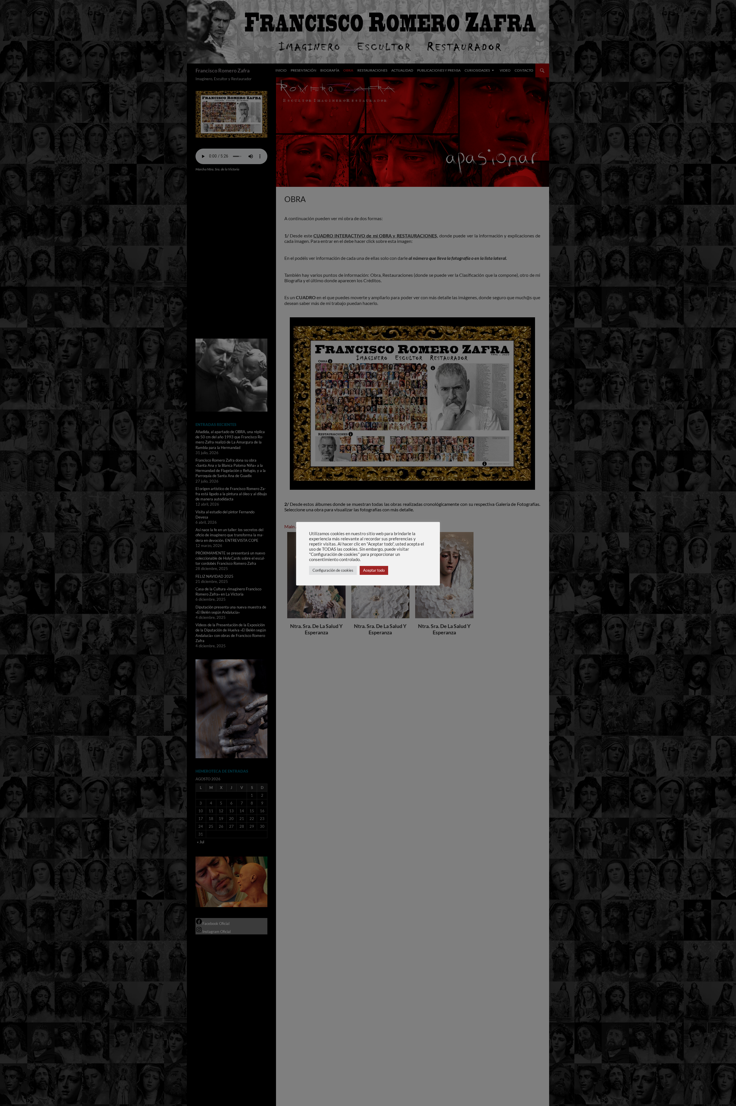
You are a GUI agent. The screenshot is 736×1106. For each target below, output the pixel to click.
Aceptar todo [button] (374, 570)
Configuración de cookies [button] (333, 570)
